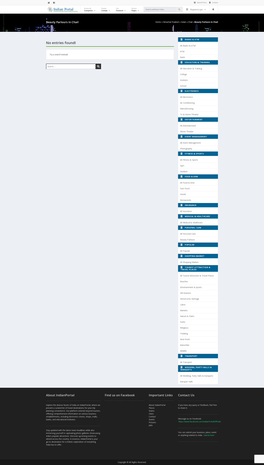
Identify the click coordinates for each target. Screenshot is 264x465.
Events (152, 419)
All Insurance (186, 211)
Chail (190, 22)
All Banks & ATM (188, 45)
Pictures (152, 422)
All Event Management (190, 142)
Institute (184, 80)
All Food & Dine (187, 182)
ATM (182, 51)
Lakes (182, 304)
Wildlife (183, 351)
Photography (186, 148)
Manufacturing (186, 108)
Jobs (151, 425)
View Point (185, 339)
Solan (183, 22)
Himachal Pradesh (171, 22)
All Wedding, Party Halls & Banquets (196, 376)
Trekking (184, 333)
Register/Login (196, 9)
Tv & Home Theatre (189, 114)
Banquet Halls (186, 381)
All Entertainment (188, 125)
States (151, 410)
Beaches (184, 281)
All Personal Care (188, 234)
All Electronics (186, 97)
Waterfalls (184, 345)
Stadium (184, 171)
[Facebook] (54, 2)
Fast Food (184, 188)
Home (158, 22)
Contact (214, 2)
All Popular (185, 251)
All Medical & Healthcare (191, 222)
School (183, 86)
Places (152, 408)
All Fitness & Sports (189, 160)
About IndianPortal (157, 405)
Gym (182, 165)
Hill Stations (185, 293)
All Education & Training (191, 68)
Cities (151, 413)
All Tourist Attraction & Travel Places (197, 275)
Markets (184, 310)
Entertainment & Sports (191, 287)
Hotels (183, 194)
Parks (182, 322)
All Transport (186, 362)
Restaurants (185, 200)
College (183, 74)
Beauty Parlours (187, 239)
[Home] (49, 2)
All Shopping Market (189, 262)
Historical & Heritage (189, 299)
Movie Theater (187, 131)
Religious (184, 327)
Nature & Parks (187, 316)
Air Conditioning (187, 103)
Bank (182, 57)
